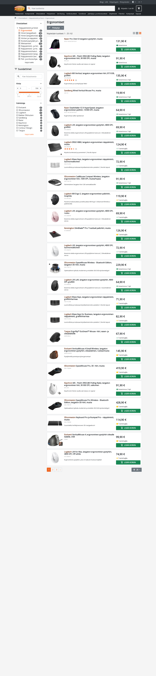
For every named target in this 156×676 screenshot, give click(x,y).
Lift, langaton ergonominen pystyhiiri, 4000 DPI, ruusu (88, 212)
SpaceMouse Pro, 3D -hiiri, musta (84, 366)
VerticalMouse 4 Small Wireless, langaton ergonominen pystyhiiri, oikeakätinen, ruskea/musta (86, 349)
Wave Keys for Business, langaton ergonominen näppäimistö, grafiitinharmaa (88, 315)
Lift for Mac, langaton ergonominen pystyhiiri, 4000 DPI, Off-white (88, 453)
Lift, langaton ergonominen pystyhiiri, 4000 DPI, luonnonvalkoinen (88, 246)
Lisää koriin (128, 49)
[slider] (17, 92)
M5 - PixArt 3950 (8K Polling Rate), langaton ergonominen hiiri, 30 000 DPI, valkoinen (87, 384)
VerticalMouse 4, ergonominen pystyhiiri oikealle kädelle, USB (89, 435)
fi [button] (139, 2)
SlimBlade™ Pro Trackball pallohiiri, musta (87, 228)
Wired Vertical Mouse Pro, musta (82, 90)
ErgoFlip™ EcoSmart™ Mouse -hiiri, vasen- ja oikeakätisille (86, 332)
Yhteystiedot (124, 2)
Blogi (102, 2)
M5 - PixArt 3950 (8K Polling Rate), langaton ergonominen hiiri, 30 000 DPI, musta (87, 57)
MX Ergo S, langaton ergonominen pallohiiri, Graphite (87, 194)
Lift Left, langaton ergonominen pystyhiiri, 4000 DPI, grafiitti (88, 280)
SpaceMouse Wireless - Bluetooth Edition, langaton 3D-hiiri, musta (88, 263)
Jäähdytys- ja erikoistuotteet (97, 14)
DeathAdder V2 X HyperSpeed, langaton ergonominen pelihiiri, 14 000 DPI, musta (84, 108)
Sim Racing (60, 14)
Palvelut (121, 14)
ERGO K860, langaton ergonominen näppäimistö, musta (89, 143)
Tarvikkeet (82, 14)
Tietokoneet (19, 14)
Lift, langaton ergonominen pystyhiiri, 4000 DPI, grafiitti (88, 126)
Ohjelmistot (113, 14)
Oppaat (138, 14)
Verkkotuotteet (71, 14)
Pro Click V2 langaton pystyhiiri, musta (83, 39)
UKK (106, 2)
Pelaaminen (51, 14)
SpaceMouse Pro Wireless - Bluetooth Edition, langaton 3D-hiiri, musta (86, 401)
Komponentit (29, 14)
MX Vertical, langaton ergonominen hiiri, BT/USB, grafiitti (89, 74)
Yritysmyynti (113, 2)
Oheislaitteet (40, 14)
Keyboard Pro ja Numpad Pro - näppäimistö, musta (89, 418)
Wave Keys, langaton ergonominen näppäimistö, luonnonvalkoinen (89, 160)
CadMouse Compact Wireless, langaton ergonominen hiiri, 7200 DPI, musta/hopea (87, 177)
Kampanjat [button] (130, 14)
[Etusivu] (19, 8)
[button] (134, 2)
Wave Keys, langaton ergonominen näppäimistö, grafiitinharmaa (89, 298)
